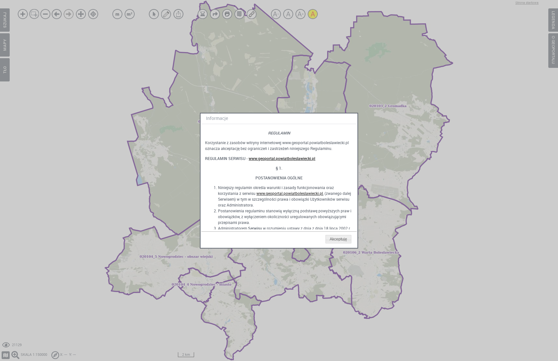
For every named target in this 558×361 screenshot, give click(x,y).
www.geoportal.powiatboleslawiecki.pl (282, 158)
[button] (338, 239)
